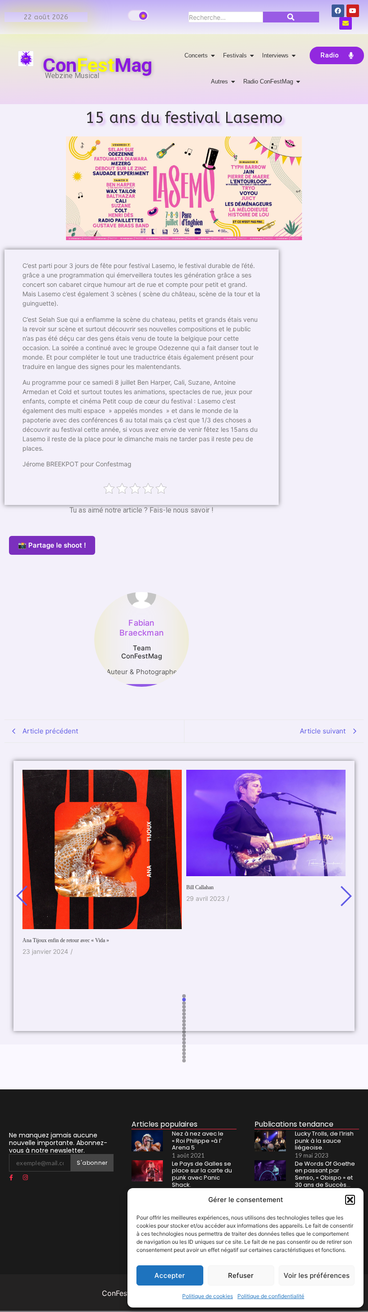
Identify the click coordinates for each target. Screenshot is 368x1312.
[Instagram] (25, 1177)
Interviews (275, 55)
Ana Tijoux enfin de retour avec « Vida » (65, 940)
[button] (350, 1199)
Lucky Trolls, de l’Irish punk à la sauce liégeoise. (324, 1140)
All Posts (142, 691)
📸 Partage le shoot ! (52, 545)
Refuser (241, 1275)
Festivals (235, 55)
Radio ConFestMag (268, 81)
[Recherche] (291, 17)
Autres (219, 81)
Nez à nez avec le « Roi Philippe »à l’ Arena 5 (197, 1140)
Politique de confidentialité (270, 1296)
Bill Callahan (200, 887)
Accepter (169, 1275)
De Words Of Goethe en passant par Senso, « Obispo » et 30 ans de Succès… (325, 1174)
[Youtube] (352, 10)
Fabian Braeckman (141, 627)
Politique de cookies (207, 1296)
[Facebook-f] (11, 1177)
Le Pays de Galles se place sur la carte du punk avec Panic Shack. (202, 1174)
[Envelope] (345, 23)
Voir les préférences (317, 1275)
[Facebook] (338, 10)
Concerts (196, 55)
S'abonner (92, 1163)
